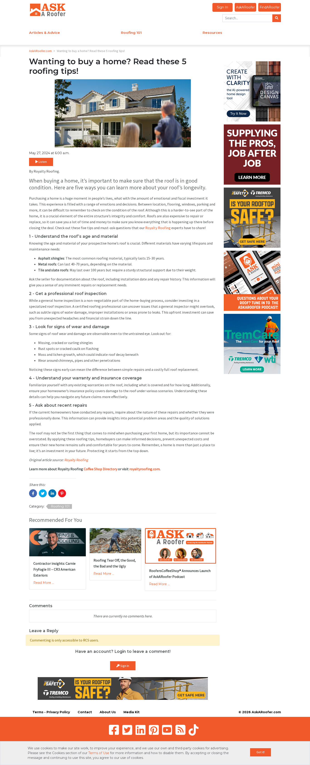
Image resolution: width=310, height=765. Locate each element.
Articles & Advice (44, 32)
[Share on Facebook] (33, 493)
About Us (108, 712)
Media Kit (131, 712)
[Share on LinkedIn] (52, 493)
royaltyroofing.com (144, 469)
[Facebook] (114, 729)
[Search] (276, 18)
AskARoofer (245, 7)
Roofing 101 (131, 32)
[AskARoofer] (48, 9)
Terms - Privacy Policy (51, 712)
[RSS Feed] (180, 729)
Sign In (222, 7)
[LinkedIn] (140, 729)
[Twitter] (127, 729)
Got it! (260, 752)
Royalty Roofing (158, 227)
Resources (212, 32)
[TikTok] (194, 729)
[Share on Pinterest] (62, 493)
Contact (85, 712)
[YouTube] (167, 729)
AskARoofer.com (40, 51)
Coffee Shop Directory (100, 469)
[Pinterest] (154, 729)
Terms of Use (98, 753)
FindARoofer (270, 7)
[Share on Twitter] (43, 493)
